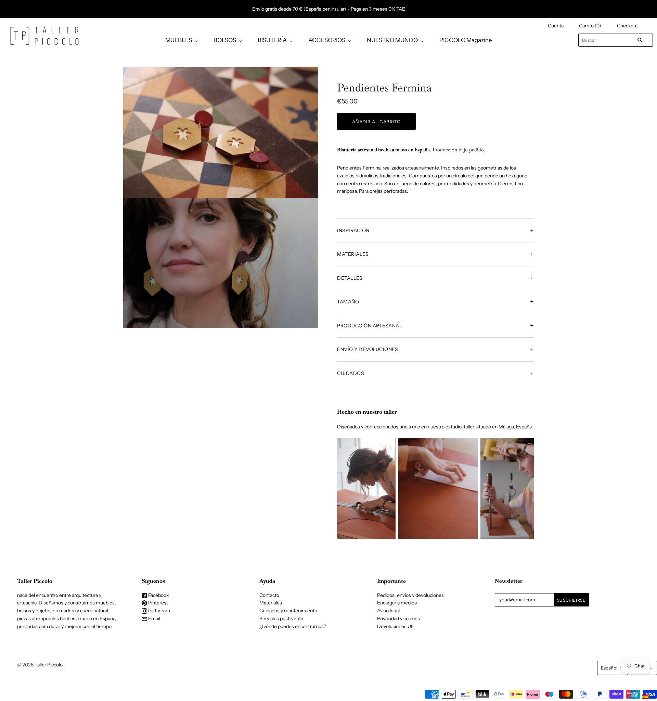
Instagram (158, 611)
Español (609, 668)
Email (153, 618)
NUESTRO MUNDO (392, 40)
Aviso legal (388, 611)
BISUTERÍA (272, 40)
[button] (649, 697)
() (590, 26)
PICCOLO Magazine (465, 40)
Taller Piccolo (49, 665)
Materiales (270, 603)
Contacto (269, 595)
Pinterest (157, 603)
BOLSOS (225, 40)
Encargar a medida (397, 603)
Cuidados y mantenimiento (288, 611)
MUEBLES (178, 40)
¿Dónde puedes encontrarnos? (292, 626)
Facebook (158, 595)
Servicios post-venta (281, 618)
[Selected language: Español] (649, 697)
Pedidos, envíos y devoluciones (410, 595)
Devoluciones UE (395, 626)
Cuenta (556, 26)
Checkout (627, 26)
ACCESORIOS (326, 40)
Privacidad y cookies (398, 618)
